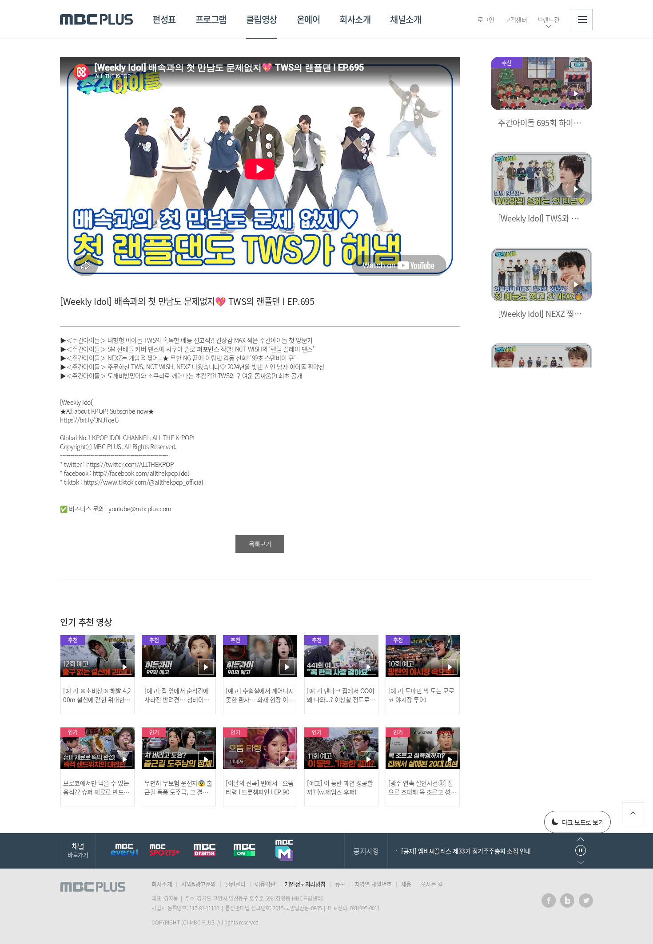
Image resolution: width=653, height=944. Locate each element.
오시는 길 (432, 884)
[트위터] (586, 900)
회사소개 (354, 19)
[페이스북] (549, 900)
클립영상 (261, 19)
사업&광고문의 (198, 884)
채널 (78, 850)
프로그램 (211, 19)
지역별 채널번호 (373, 884)
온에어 (308, 19)
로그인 (486, 19)
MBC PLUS (96, 19)
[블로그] (567, 900)
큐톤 (340, 884)
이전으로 (580, 839)
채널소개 (405, 19)
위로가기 (633, 813)
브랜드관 (549, 19)
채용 (406, 884)
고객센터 (516, 19)
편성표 (164, 19)
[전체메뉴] (582, 19)
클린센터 (235, 884)
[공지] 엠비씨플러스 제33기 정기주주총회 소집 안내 (466, 850)
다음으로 (580, 863)
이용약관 (265, 884)
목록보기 (260, 543)
